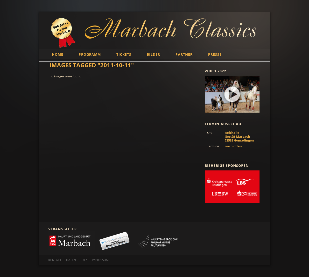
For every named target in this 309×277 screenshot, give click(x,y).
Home (57, 54)
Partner (184, 54)
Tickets (123, 54)
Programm (90, 54)
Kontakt (54, 260)
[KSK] (232, 186)
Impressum (100, 260)
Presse (215, 54)
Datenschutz (76, 260)
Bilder (153, 54)
